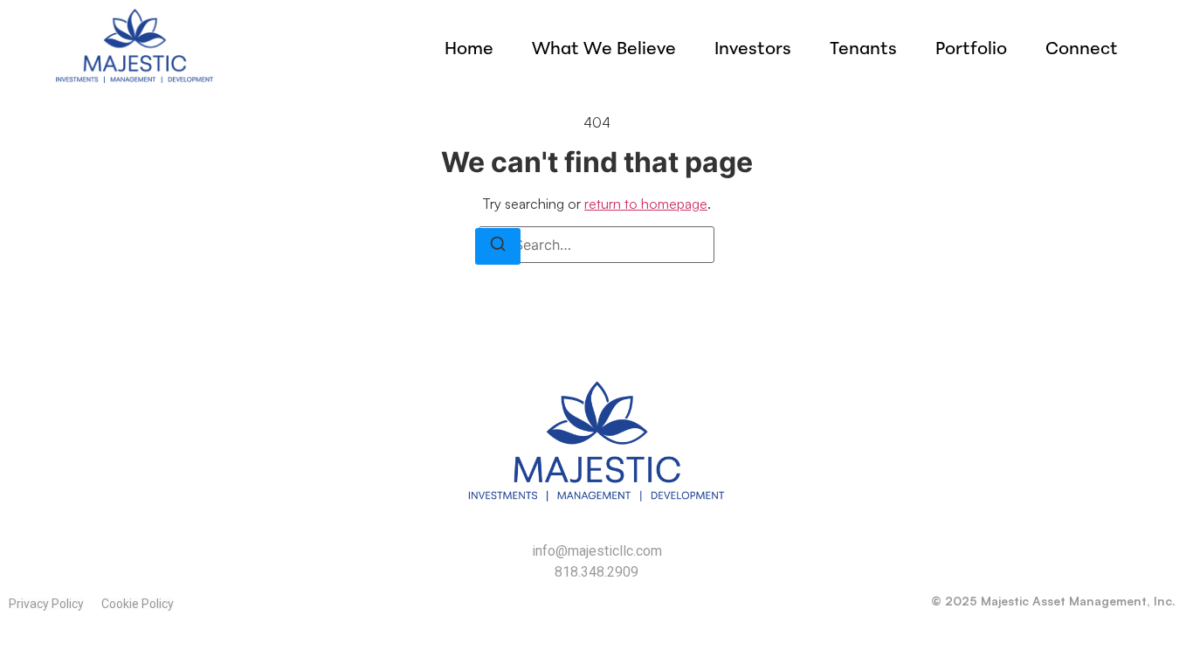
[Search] (498, 246)
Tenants (863, 48)
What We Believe (604, 48)
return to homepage (645, 203)
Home (469, 48)
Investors (752, 48)
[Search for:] (596, 244)
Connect (1081, 48)
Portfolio (971, 48)
